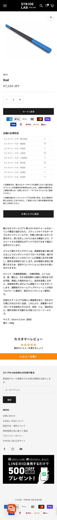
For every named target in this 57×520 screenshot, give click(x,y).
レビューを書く (29, 356)
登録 (9, 399)
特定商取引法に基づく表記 (15, 430)
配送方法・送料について (14, 425)
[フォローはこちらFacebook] (4, 449)
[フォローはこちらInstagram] (12, 449)
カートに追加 (28, 111)
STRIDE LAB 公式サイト (14, 440)
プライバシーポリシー (13, 435)
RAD (5, 74)
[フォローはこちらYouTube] (20, 449)
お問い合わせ (9, 415)
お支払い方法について (13, 420)
